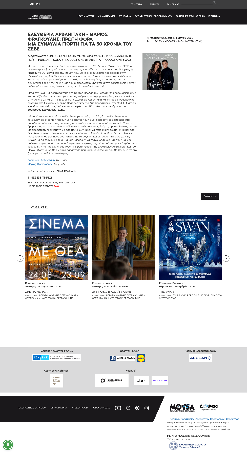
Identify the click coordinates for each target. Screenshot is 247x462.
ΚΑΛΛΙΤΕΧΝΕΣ (106, 16)
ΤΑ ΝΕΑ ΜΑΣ (173, 4)
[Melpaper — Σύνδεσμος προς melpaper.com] (151, 357)
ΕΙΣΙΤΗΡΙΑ (214, 16)
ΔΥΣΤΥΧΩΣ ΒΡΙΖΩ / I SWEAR (111, 291)
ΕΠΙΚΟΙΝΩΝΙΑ (59, 407)
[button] (7, 444)
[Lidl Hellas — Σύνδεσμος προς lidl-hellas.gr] (136, 357)
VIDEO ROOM (80, 407)
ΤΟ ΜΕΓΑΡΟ (136, 4)
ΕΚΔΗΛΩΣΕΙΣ (86, 16)
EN (38, 4)
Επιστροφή (210, 196)
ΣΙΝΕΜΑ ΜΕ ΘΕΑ (36, 291)
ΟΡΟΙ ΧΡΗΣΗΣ (101, 407)
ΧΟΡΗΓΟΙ (154, 4)
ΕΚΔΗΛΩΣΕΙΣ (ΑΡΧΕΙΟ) (32, 407)
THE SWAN (166, 291)
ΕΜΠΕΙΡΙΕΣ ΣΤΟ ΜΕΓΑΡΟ (190, 16)
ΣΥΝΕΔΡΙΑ (125, 16)
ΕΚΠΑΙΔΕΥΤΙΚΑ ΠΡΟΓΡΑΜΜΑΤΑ (153, 16)
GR (32, 4)
